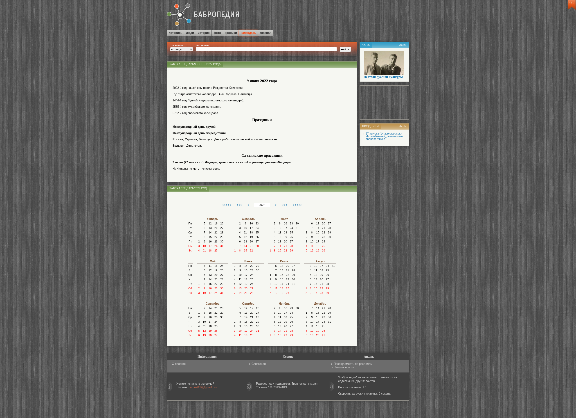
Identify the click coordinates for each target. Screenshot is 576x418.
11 (204, 250)
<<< (239, 205)
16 (210, 241)
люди (190, 32)
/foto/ (402, 44)
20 (216, 228)
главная (265, 32)
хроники (231, 32)
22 (216, 237)
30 (221, 241)
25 (216, 250)
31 (221, 246)
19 (216, 223)
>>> (285, 205)
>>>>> (297, 205)
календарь (248, 32)
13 (210, 228)
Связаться (259, 363)
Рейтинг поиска (344, 367)
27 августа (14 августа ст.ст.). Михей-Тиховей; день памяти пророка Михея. (384, 136)
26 (221, 223)
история (204, 32)
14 (210, 232)
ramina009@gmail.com (203, 387)
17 (210, 246)
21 (216, 232)
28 (221, 232)
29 (221, 237)
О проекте (179, 363)
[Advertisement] (356, 15)
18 (210, 250)
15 (210, 237)
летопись (175, 32)
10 (204, 246)
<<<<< (226, 205)
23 (216, 241)
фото (217, 32)
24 (216, 246)
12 (210, 223)
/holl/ (402, 126)
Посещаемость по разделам (353, 363)
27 (221, 228)
